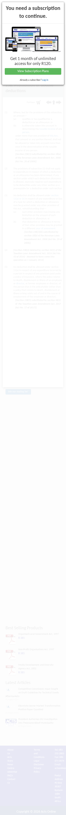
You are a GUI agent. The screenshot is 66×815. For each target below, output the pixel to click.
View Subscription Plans (33, 71)
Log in (45, 80)
